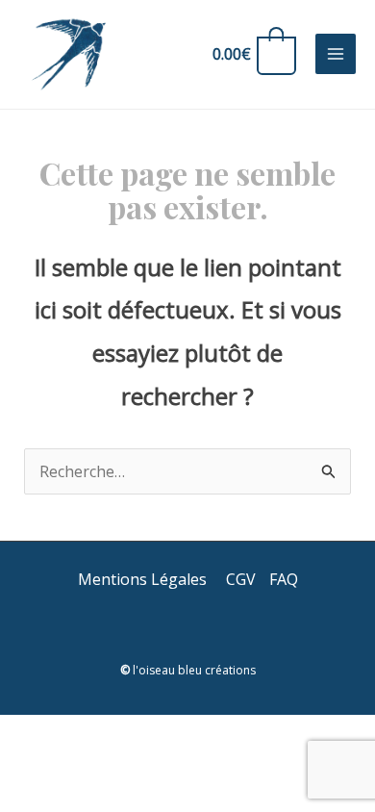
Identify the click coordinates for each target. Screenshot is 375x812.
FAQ (283, 579)
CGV (241, 579)
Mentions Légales (144, 579)
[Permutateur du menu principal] (335, 54)
